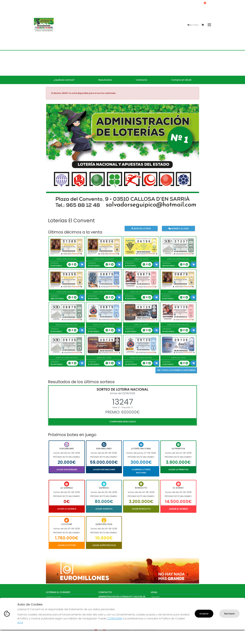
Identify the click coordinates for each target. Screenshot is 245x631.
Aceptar (204, 613)
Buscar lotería (142, 228)
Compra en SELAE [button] (181, 80)
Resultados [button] (105, 80)
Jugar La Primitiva (178, 469)
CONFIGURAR (114, 618)
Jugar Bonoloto (141, 508)
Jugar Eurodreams (66, 469)
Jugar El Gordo (178, 508)
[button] (57, 574)
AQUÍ (20, 622)
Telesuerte (155, 597)
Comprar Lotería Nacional (141, 471)
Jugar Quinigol (104, 508)
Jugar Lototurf (67, 545)
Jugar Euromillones (104, 469)
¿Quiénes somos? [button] (64, 80)
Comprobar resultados (122, 421)
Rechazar (229, 613)
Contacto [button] (141, 80)
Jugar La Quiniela (66, 508)
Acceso (194, 25)
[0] (203, 25)
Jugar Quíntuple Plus (104, 545)
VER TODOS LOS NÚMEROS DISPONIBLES (176, 370)
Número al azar (179, 228)
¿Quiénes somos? (53, 597)
